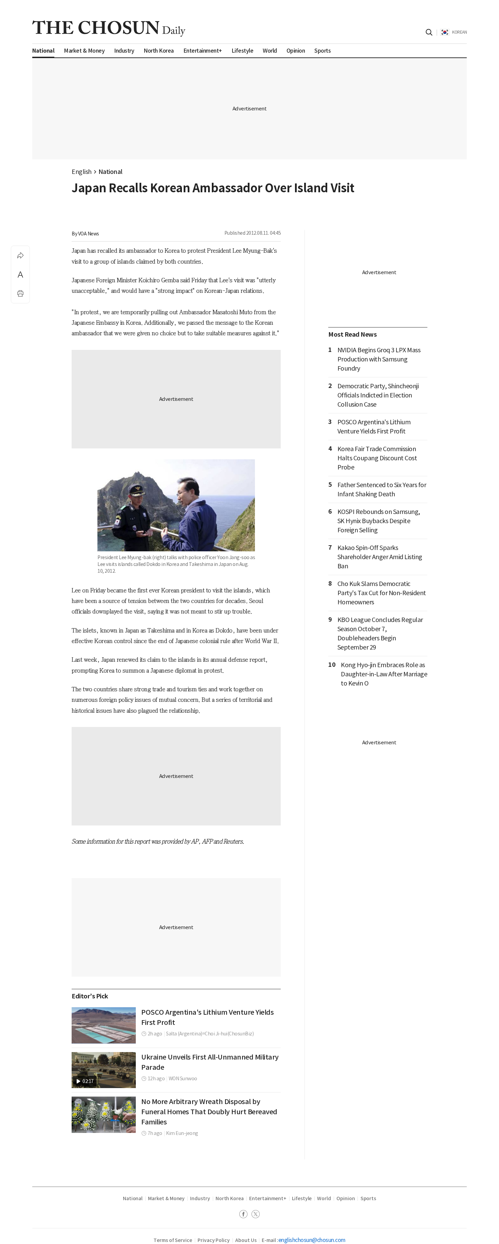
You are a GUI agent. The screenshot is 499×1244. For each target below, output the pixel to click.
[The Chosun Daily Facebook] (245, 1215)
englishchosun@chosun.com (312, 1240)
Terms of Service (172, 1240)
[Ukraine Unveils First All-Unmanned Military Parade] (104, 1070)
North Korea (230, 1198)
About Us (245, 1240)
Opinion (345, 1198)
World (324, 1198)
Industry (200, 1198)
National (110, 172)
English (82, 172)
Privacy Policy (214, 1240)
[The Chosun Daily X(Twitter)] (256, 1215)
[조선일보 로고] (108, 28)
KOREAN (459, 32)
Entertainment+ (268, 1198)
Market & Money (166, 1198)
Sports (368, 1198)
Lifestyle (302, 1198)
